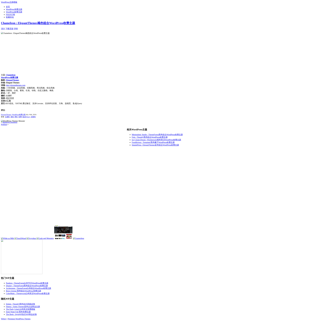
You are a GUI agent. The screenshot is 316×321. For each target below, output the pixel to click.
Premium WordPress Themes (19, 319)
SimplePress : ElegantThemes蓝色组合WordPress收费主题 (155, 145)
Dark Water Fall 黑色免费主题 (18, 312)
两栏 (16, 117)
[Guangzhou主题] (78, 238)
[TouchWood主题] (20, 238)
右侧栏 (7, 117)
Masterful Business (9, 122)
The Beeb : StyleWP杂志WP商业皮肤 (21, 314)
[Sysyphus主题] (31, 238)
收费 (20, 117)
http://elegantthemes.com (15, 85)
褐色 (12, 117)
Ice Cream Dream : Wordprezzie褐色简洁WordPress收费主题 (156, 140)
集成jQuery (26, 117)
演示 (3, 29)
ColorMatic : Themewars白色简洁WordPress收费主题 (28, 293)
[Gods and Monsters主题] (45, 238)
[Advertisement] (47, 28)
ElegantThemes (12, 80)
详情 (16, 29)
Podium (4, 124)
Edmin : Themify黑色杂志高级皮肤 (20, 304)
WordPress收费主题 (14, 12)
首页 (8, 7)
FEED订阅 (10, 14)
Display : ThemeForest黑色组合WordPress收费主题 (27, 286)
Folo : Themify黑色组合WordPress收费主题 (150, 137)
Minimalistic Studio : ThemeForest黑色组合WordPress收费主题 (157, 135)
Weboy (4, 319)
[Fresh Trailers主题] (63, 238)
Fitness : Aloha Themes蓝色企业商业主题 (23, 307)
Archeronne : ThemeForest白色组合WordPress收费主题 (28, 288)
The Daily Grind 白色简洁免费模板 (20, 309)
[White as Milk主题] (7, 238)
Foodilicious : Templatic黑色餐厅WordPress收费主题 (153, 142)
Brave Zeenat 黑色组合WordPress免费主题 (23, 291)
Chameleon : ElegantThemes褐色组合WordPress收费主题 (38, 23)
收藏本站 (10, 17)
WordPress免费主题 (14, 9)
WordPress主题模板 (9, 2)
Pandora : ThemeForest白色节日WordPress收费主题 (27, 283)
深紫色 (33, 117)
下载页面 (9, 29)
